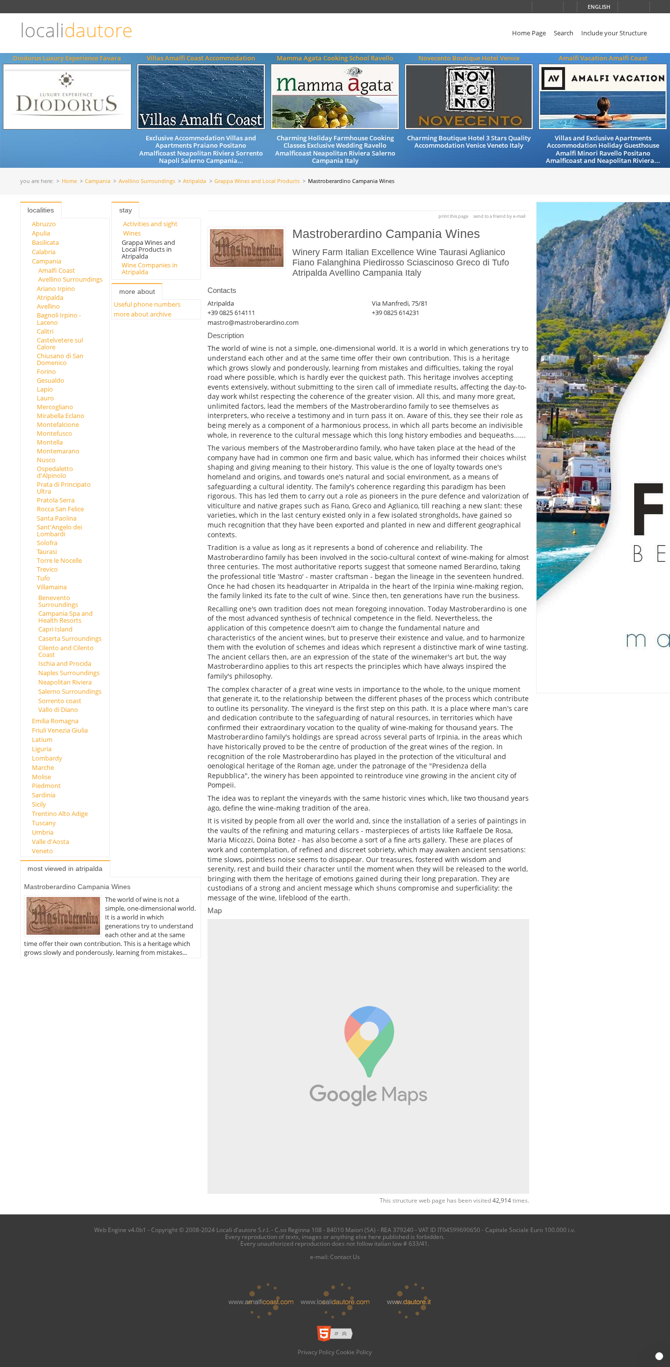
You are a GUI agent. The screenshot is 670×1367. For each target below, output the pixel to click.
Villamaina (52, 586)
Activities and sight (150, 223)
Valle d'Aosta (50, 841)
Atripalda (194, 181)
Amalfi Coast (56, 270)
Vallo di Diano (58, 709)
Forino (46, 371)
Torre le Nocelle (59, 560)
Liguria (42, 748)
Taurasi (47, 551)
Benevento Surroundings (58, 601)
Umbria (42, 832)
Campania (97, 181)
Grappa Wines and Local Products (257, 181)
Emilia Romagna (55, 720)
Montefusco (54, 433)
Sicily (39, 804)
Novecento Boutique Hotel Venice (468, 57)
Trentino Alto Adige (60, 813)
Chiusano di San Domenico (60, 359)
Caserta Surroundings (70, 638)
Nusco (46, 459)
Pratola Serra (56, 500)
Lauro (45, 397)
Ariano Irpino (56, 288)
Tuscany (44, 822)
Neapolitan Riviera (65, 682)
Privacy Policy (316, 1352)
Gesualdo (50, 380)
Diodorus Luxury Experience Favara (67, 57)
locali (76, 30)
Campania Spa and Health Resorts (65, 617)
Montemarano (58, 450)
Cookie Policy (354, 1352)
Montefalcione (58, 424)
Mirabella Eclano (60, 415)
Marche (43, 767)
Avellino (48, 306)
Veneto (42, 850)
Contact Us (345, 1257)
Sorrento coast (59, 700)
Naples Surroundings (69, 672)
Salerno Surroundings (70, 691)
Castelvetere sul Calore (60, 343)
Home (69, 181)
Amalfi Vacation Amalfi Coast (603, 57)
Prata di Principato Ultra (64, 488)
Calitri (45, 331)
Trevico (47, 569)
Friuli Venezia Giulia (60, 730)
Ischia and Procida (64, 663)
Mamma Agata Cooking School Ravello (335, 57)
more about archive (142, 314)
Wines (132, 233)
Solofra (47, 542)
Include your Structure (614, 32)
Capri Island (55, 629)
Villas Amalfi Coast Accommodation (201, 57)
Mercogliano (55, 406)
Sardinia (43, 794)
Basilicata (45, 242)
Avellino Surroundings (147, 181)
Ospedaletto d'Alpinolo (55, 472)
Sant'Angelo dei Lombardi (59, 530)
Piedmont (46, 785)
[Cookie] (659, 1356)
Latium (42, 739)
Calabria (43, 251)
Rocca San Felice (60, 508)
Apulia (41, 233)
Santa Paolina (57, 518)
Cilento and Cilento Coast (66, 651)
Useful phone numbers (147, 304)
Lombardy (47, 758)
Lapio (45, 389)
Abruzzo (44, 223)
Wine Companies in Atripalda (150, 268)
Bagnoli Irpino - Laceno (59, 318)
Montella (50, 442)
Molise (41, 776)
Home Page (529, 32)
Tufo (43, 578)
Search (563, 32)
